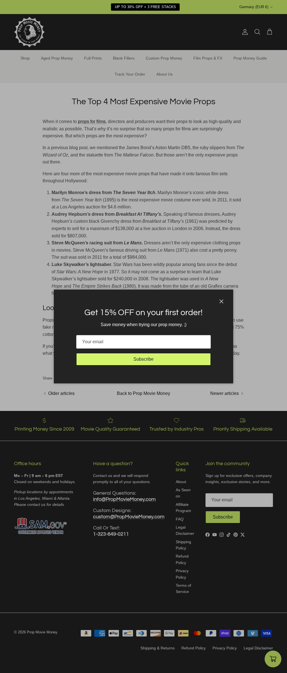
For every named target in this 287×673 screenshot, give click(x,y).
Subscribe (143, 359)
